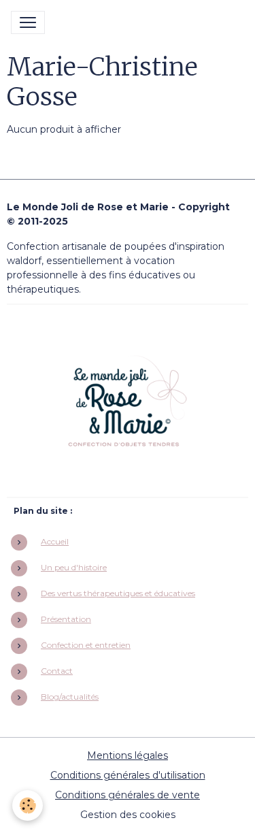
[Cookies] (27, 805)
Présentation (66, 619)
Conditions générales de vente (127, 795)
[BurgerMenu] (28, 22)
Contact (57, 671)
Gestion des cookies (127, 814)
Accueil (55, 541)
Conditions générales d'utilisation (127, 775)
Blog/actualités (70, 696)
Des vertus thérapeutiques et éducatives (118, 593)
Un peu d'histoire (74, 567)
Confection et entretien (86, 645)
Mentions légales (127, 755)
